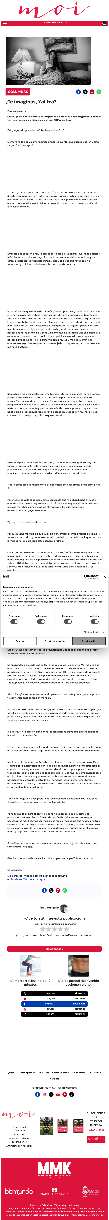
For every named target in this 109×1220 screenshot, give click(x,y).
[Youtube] (58, 1094)
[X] (85, 91)
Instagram (41, 879)
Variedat (54, 1078)
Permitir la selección (54, 641)
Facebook (16, 879)
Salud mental (79, 1072)
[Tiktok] (72, 1094)
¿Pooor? (12, 1072)
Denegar (20, 641)
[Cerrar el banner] (105, 577)
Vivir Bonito (95, 1072)
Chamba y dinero (61, 1072)
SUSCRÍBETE (96, 1139)
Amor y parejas (27, 1072)
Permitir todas (89, 641)
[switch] (41, 621)
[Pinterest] (65, 1094)
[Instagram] (44, 1094)
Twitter (27, 879)
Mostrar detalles (92, 632)
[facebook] (78, 91)
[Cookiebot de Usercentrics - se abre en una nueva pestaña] (86, 577)
